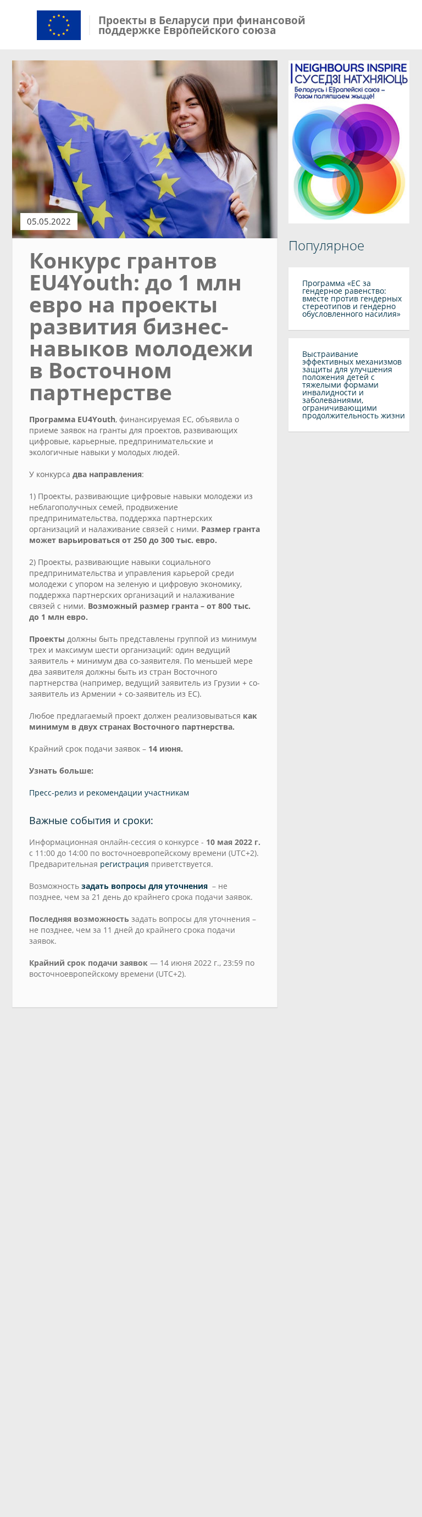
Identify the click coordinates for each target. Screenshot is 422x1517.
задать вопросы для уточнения (144, 886)
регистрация (124, 864)
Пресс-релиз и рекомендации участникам (109, 792)
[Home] (59, 24)
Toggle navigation (21, 26)
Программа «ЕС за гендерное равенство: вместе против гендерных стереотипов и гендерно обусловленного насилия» (352, 298)
